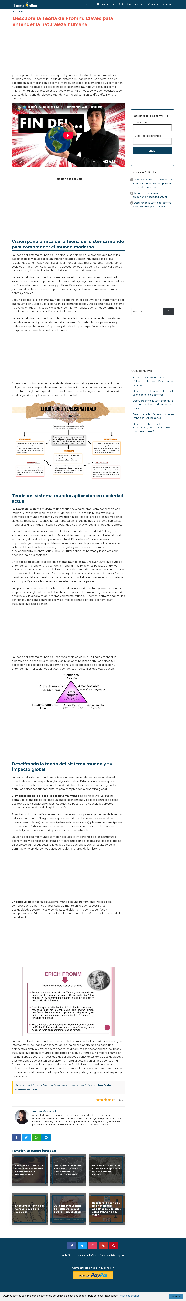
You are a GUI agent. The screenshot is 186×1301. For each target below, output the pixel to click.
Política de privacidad (75, 1255)
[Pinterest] (113, 1245)
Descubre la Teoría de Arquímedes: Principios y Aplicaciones (153, 416)
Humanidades (104, 4)
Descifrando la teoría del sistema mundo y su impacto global (152, 204)
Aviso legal (116, 1255)
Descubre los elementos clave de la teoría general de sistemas (153, 393)
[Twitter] (82, 1245)
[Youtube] (103, 1245)
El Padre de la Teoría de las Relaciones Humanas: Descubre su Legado (153, 381)
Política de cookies (129, 1295)
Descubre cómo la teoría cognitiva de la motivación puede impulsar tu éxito (153, 404)
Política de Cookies (98, 1255)
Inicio (86, 4)
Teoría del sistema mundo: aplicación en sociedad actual (150, 195)
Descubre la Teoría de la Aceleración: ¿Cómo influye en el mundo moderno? (151, 428)
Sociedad (123, 4)
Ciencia (151, 4)
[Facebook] (71, 1245)
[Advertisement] (68, 50)
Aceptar (176, 1296)
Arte (137, 4)
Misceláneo (168, 4)
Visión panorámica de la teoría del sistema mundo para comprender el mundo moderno (153, 183)
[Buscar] (168, 311)
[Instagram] (92, 1245)
